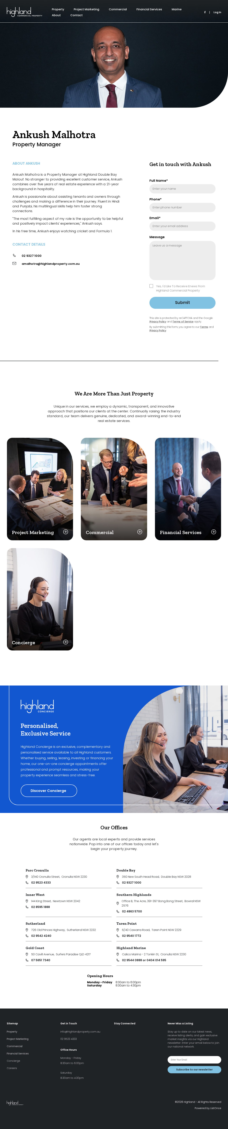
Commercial (118, 9)
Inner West (35, 894)
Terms (204, 327)
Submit (182, 302)
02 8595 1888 (40, 907)
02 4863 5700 (132, 911)
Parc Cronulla (37, 870)
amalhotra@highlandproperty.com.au (51, 264)
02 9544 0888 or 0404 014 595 (144, 960)
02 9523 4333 (41, 883)
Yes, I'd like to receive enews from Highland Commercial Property (180, 288)
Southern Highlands (133, 894)
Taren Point (126, 923)
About (56, 15)
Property (58, 9)
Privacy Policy (157, 321)
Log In (217, 12)
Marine (177, 9)
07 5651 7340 (40, 960)
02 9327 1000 (32, 256)
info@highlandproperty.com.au (80, 1031)
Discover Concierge (49, 790)
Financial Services (149, 9)
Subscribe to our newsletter (194, 1069)
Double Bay (125, 870)
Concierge (13, 1061)
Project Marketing (86, 9)
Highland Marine (131, 948)
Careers (12, 1068)
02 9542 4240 (41, 936)
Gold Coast (35, 948)
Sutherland (35, 923)
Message (157, 237)
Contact (76, 15)
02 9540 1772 (131, 936)
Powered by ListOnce (208, 1108)
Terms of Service (182, 321)
